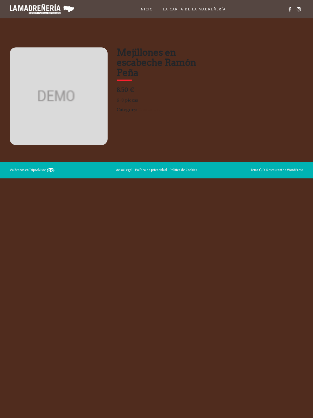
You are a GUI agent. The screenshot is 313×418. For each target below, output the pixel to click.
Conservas (149, 109)
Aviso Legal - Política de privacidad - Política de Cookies (156, 169)
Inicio (146, 9)
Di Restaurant (272, 169)
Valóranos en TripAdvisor (28, 169)
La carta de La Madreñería (194, 9)
